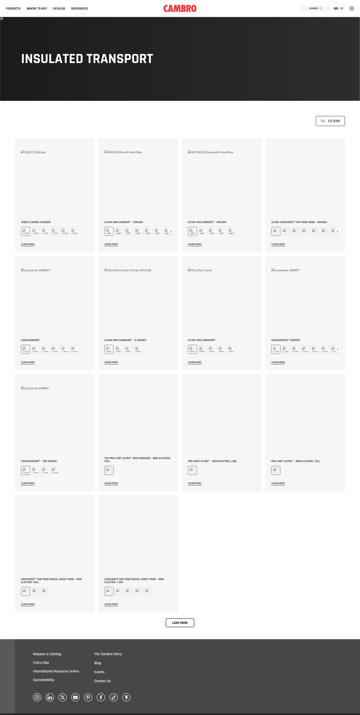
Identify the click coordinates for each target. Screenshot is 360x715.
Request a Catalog (47, 654)
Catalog (59, 8)
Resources (79, 8)
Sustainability (43, 679)
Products (13, 8)
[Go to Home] (180, 8)
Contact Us (102, 681)
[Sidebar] (351, 8)
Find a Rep (41, 662)
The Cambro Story (108, 654)
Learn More (28, 244)
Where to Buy (37, 8)
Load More (180, 623)
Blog (97, 663)
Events (99, 672)
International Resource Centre (56, 671)
